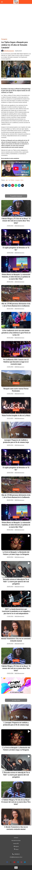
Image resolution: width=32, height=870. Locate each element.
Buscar (16, 849)
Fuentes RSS (16, 843)
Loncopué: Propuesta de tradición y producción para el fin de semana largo (16, 441)
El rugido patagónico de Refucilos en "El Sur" (16, 248)
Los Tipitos (11, 180)
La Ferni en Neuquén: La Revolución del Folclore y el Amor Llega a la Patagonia (16, 553)
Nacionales (16, 603)
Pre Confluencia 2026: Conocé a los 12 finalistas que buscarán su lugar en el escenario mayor (16, 361)
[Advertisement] (16, 20)
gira (7, 180)
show (22, 180)
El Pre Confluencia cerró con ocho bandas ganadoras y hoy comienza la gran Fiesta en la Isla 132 (16, 332)
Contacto (16, 837)
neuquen (17, 180)
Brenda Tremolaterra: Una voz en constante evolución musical (16, 639)
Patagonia (4, 39)
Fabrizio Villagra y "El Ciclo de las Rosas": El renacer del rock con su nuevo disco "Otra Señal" (16, 220)
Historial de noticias (16, 840)
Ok (16, 867)
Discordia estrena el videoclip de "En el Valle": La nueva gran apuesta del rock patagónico (16, 581)
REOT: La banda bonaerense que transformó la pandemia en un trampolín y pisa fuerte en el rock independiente (16, 611)
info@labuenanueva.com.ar (16, 857)
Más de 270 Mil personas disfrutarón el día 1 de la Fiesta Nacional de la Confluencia (16, 304)
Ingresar (17, 846)
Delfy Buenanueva (9, 51)
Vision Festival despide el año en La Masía (16, 415)
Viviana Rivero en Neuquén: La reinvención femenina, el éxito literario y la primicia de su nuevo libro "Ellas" (16, 276)
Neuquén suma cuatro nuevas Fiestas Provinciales (16, 389)
